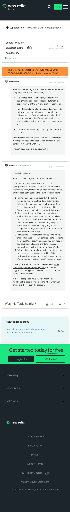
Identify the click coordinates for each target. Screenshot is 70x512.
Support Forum (17, 27)
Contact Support (53, 27)
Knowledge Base (35, 27)
